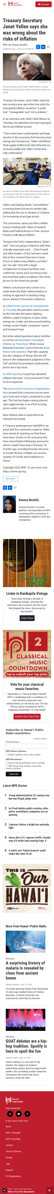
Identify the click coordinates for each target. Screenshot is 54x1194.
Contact (9, 1145)
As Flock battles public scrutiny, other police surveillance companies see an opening (28, 811)
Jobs (8, 1164)
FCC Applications (13, 1176)
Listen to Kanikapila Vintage (27, 593)
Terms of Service (13, 1151)
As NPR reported (12, 374)
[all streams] (50, 1190)
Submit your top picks (27, 716)
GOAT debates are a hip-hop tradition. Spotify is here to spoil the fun (27, 1046)
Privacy (9, 1158)
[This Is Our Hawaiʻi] (27, 888)
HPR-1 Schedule (13, 1133)
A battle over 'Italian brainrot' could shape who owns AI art (27, 852)
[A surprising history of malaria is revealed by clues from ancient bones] (25, 942)
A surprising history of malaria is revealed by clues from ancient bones (25, 970)
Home (8, 1127)
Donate (45, 4)
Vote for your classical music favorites (27, 686)
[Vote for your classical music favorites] (27, 654)
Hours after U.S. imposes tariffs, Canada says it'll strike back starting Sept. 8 (29, 839)
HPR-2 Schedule (13, 1139)
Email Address (13, 742)
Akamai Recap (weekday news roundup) (26, 763)
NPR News (10, 479)
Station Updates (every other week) (24, 754)
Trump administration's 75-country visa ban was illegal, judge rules (29, 797)
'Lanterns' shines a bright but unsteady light (29, 826)
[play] (4, 1190)
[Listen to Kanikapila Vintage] (27, 563)
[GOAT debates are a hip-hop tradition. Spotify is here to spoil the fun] (25, 1020)
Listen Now (27, 618)
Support (9, 1170)
